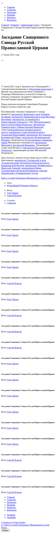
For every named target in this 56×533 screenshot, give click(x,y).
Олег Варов (12, 193)
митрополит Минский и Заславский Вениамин (24, 143)
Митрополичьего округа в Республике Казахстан (26, 123)
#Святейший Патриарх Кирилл (22, 185)
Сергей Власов (14, 195)
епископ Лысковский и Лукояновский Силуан (24, 171)
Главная (11, 7)
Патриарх (11, 12)
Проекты (11, 17)
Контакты (12, 20)
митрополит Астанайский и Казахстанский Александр (20, 120)
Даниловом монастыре (40, 89)
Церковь (11, 15)
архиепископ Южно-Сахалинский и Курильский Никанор (21, 169)
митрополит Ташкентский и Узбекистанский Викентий (23, 125)
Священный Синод (30, 25)
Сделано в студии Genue (13, 522)
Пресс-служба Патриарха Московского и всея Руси (26, 178)
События (11, 10)
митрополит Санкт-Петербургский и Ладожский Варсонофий (23, 133)
